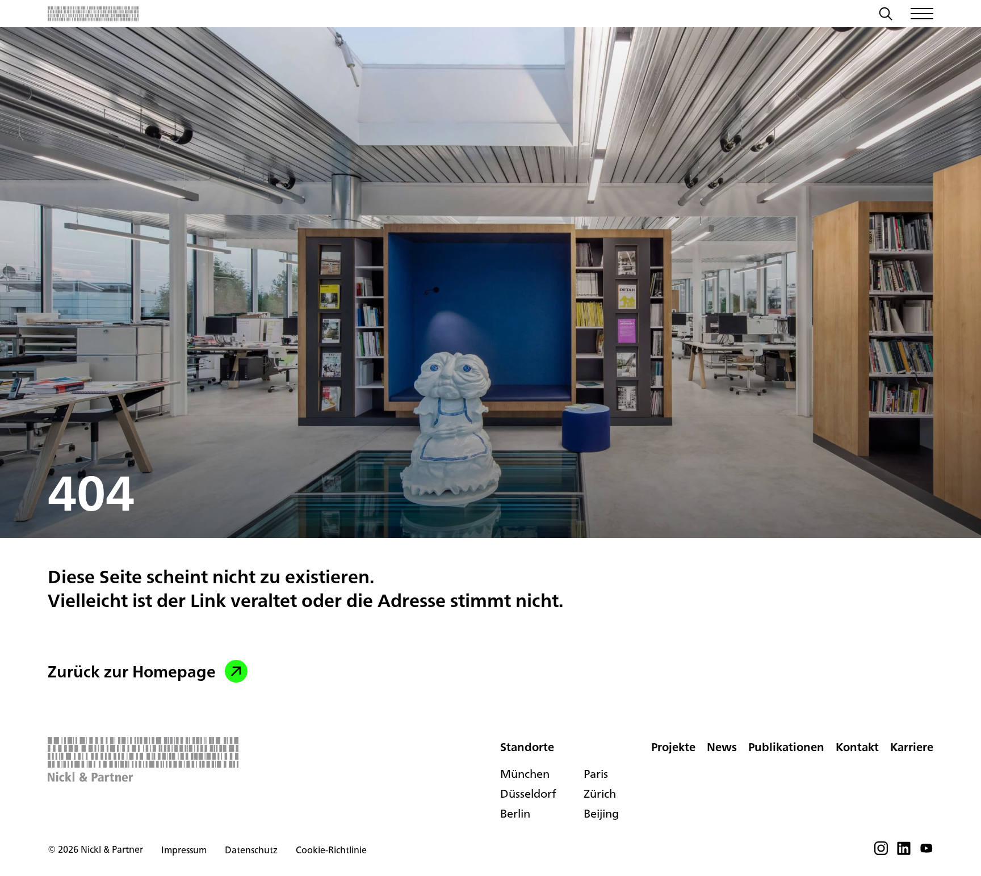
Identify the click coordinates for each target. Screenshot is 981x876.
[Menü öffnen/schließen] (922, 13)
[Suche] (885, 15)
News (722, 747)
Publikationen (786, 747)
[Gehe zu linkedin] (904, 852)
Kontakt (857, 747)
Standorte (527, 747)
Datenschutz (251, 850)
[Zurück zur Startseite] (93, 13)
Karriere (911, 747)
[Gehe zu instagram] (881, 852)
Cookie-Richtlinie (331, 850)
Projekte (673, 747)
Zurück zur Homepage (132, 671)
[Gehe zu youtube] (926, 852)
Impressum (184, 850)
